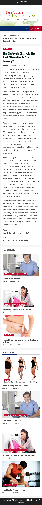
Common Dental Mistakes (11, 278)
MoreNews (31, 500)
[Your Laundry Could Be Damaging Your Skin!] (21, 295)
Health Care (7, 49)
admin (6, 281)
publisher (6, 65)
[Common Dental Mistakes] (21, 265)
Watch (37, 29)
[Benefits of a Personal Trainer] (21, 474)
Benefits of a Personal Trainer (13, 490)
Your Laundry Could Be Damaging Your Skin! (17, 309)
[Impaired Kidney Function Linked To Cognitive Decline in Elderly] (21, 326)
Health (14, 273)
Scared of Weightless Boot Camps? (15, 385)
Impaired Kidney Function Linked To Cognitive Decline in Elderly (20, 341)
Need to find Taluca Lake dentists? (16, 231)
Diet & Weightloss (10, 485)
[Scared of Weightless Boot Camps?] (21, 370)
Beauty (7, 304)
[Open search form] (27, 29)
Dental (7, 273)
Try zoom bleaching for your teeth (15, 239)
